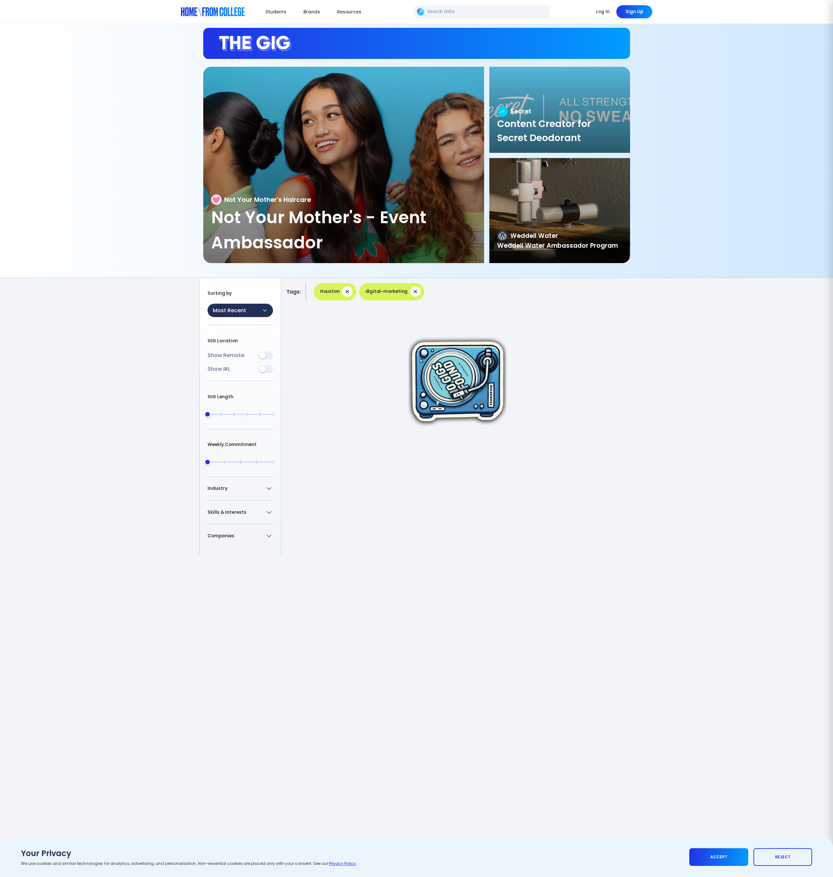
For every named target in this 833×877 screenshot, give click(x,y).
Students (275, 12)
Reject (782, 857)
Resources (349, 12)
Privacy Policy (342, 863)
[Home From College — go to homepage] (213, 11)
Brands (311, 12)
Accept (718, 857)
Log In (603, 12)
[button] (240, 488)
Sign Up (634, 12)
